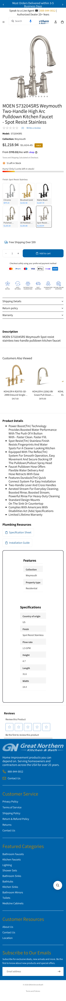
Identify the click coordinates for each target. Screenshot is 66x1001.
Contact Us (14, 778)
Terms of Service (11, 807)
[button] (30, 21)
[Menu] (3, 22)
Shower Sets (9, 870)
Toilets (6, 898)
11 (47, 96)
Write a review (34, 128)
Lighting (7, 865)
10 (44, 96)
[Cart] (62, 22)
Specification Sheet (20, 532)
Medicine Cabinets (12, 903)
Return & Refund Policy (15, 819)
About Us (7, 927)
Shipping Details (11, 301)
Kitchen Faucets (11, 859)
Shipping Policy (11, 813)
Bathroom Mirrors (12, 892)
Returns (6, 824)
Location (7, 937)
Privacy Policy (10, 801)
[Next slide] (62, 4)
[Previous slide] (3, 4)
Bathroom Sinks (11, 876)
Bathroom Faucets (13, 854)
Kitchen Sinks (10, 887)
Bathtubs (7, 881)
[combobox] (24, 21)
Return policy (10, 308)
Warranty (7, 315)
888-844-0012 (15, 771)
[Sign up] (59, 971)
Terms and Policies (33, 991)
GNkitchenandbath (36, 984)
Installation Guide (19, 542)
